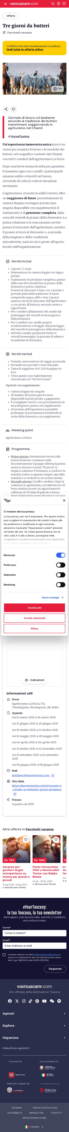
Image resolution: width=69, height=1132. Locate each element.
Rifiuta (34, 628)
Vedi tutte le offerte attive (24, 49)
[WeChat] (52, 1001)
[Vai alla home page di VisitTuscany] (24, 4)
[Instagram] (24, 1001)
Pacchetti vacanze (40, 829)
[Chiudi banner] (64, 500)
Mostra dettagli (50, 597)
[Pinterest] (37, 1001)
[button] (34, 1013)
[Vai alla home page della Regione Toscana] (17, 1074)
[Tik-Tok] (30, 1001)
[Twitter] (17, 1001)
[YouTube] (44, 1001)
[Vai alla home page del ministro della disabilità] (48, 1067)
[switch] (60, 564)
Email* (6, 940)
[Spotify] (59, 1001)
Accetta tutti (34, 607)
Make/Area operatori (16, 1048)
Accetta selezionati (34, 618)
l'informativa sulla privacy (46, 954)
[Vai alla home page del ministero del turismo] (48, 1075)
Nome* (7, 927)
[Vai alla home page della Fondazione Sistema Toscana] (18, 1089)
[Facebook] (10, 1001)
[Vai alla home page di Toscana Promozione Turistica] (50, 1090)
